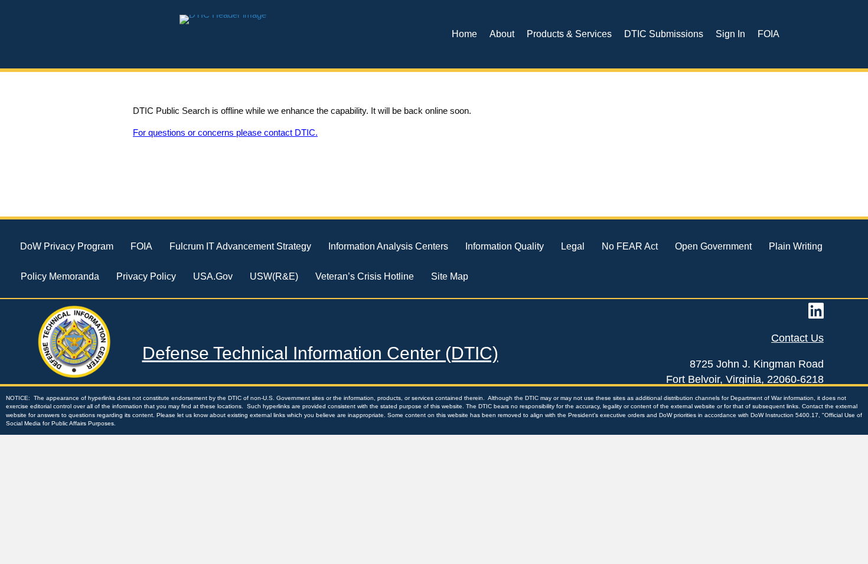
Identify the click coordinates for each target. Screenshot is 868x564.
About (502, 34)
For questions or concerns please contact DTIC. (225, 132)
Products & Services (569, 34)
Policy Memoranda (60, 276)
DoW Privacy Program (66, 246)
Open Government (713, 246)
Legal (573, 246)
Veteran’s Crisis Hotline (364, 276)
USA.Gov (213, 276)
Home (464, 34)
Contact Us (797, 338)
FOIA (768, 34)
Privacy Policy (146, 276)
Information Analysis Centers (388, 246)
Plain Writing (796, 246)
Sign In (730, 34)
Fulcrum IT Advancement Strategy (240, 246)
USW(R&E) (274, 276)
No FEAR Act (630, 246)
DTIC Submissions (663, 34)
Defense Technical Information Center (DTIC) (320, 353)
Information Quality (504, 246)
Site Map (449, 276)
